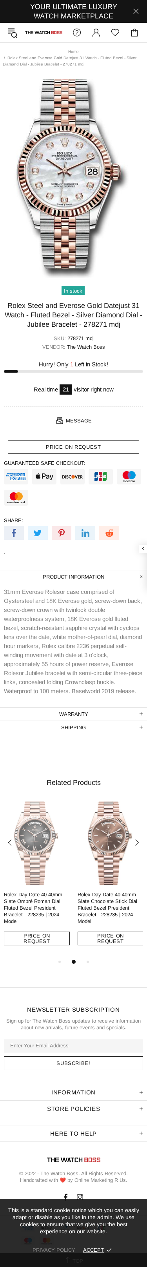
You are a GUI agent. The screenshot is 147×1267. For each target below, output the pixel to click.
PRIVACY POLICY (54, 1250)
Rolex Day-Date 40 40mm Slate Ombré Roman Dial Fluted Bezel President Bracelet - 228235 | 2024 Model (33, 908)
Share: (13, 520)
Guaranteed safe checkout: (44, 463)
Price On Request (37, 938)
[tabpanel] (37, 879)
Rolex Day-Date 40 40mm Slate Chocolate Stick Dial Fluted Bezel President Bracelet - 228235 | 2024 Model (107, 908)
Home (73, 51)
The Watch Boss (43, 32)
